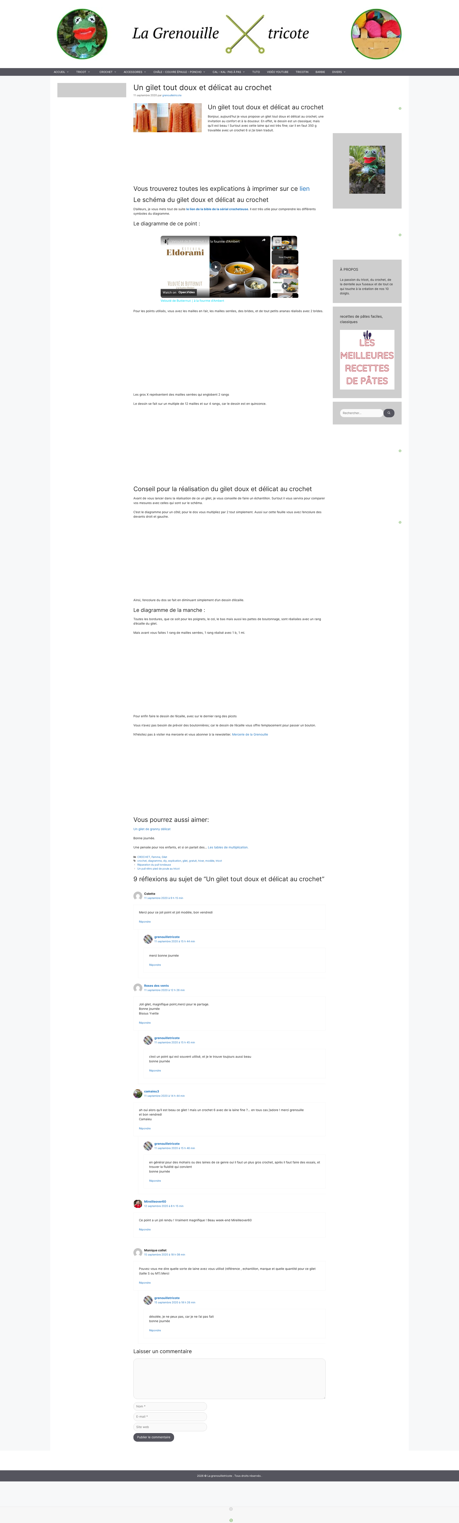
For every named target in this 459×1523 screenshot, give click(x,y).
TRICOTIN (302, 72)
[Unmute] (278, 248)
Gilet (164, 856)
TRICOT (81, 72)
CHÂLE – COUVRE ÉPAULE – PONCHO (177, 72)
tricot (219, 860)
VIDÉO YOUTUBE (277, 72)
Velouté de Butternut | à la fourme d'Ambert (206, 241)
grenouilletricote (167, 937)
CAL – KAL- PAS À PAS (227, 72)
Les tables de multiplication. (228, 847)
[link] (166, 241)
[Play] (274, 248)
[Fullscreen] (295, 248)
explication (174, 860)
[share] (264, 240)
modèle (209, 860)
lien (305, 188)
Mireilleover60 (155, 1201)
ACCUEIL (59, 72)
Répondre (145, 921)
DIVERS (337, 72)
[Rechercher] (389, 413)
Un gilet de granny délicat (152, 829)
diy (165, 860)
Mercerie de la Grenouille (249, 734)
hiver (201, 860)
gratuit (193, 860)
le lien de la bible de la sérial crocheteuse (217, 209)
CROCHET (106, 72)
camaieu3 (151, 1091)
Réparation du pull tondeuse (154, 864)
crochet (142, 860)
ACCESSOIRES (133, 72)
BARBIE (320, 72)
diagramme (155, 860)
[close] (231, 1509)
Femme (156, 856)
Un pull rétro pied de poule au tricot (158, 868)
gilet (185, 860)
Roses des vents (156, 985)
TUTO (256, 72)
